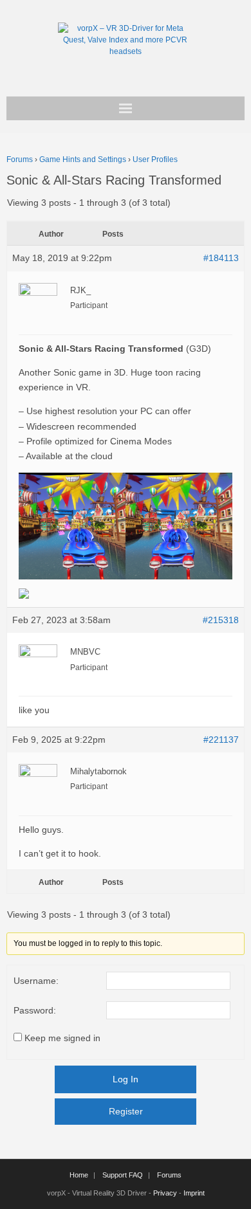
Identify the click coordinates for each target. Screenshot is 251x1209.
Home (79, 1175)
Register (126, 1111)
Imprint (194, 1193)
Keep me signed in (62, 1038)
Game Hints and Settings (82, 159)
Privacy (165, 1193)
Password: (35, 1010)
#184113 (221, 258)
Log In (125, 1079)
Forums (19, 159)
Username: (36, 981)
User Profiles (155, 159)
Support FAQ (122, 1175)
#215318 (221, 620)
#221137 (221, 739)
